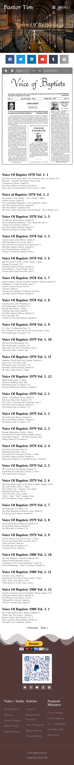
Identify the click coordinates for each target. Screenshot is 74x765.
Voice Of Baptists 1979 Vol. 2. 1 (26, 394)
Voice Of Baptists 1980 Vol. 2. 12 (27, 589)
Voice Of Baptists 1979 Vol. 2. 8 (26, 520)
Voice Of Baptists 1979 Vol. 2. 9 (26, 535)
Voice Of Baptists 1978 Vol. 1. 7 (26, 278)
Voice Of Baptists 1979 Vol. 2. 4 (26, 446)
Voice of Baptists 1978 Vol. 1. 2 (25, 194)
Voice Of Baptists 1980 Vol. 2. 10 (27, 555)
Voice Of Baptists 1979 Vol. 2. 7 (26, 505)
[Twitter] (25, 687)
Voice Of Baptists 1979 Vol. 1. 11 (26, 357)
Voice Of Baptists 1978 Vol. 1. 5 (26, 236)
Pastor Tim (18, 7)
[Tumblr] (43, 687)
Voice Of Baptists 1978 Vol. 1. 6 (26, 258)
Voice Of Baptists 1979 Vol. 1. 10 (27, 339)
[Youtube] (37, 687)
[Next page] (12, 71)
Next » (44, 627)
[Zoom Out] (34, 71)
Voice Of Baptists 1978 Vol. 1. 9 (26, 324)
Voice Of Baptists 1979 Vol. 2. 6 (26, 480)
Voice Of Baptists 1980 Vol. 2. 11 (26, 572)
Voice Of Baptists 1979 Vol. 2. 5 (26, 465)
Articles (31, 701)
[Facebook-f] (31, 687)
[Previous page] (6, 71)
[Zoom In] (40, 71)
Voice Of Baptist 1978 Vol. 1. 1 (25, 175)
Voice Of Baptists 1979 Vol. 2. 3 (26, 428)
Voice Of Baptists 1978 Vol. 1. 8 (26, 300)
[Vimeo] (49, 687)
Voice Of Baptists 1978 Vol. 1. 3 (26, 216)
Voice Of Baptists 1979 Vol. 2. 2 (26, 414)
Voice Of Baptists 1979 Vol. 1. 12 (27, 376)
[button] (10, 59)
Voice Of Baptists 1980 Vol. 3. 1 (26, 609)
